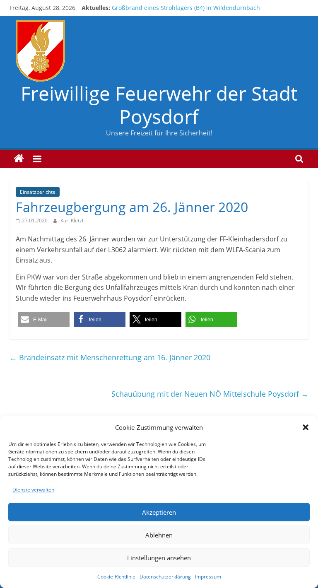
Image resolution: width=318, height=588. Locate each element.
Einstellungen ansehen (159, 558)
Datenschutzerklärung (165, 576)
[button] (305, 427)
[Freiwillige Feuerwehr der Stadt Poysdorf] (19, 159)
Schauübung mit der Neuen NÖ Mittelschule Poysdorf (209, 394)
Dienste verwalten (33, 489)
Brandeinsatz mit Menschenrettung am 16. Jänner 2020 (110, 357)
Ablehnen (159, 535)
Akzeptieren (159, 512)
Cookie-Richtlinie (116, 576)
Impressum (208, 576)
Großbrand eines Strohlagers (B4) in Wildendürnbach (186, 8)
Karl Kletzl (71, 220)
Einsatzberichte (37, 191)
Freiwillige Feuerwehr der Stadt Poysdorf (159, 104)
